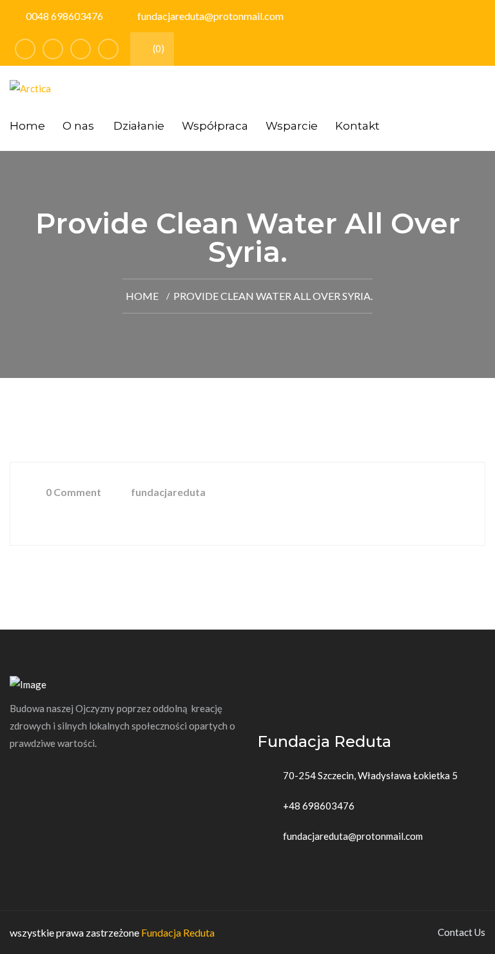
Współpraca (215, 125)
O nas (78, 125)
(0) (157, 48)
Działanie (138, 125)
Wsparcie (292, 125)
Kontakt (357, 125)
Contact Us (461, 932)
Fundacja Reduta (178, 932)
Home (27, 125)
